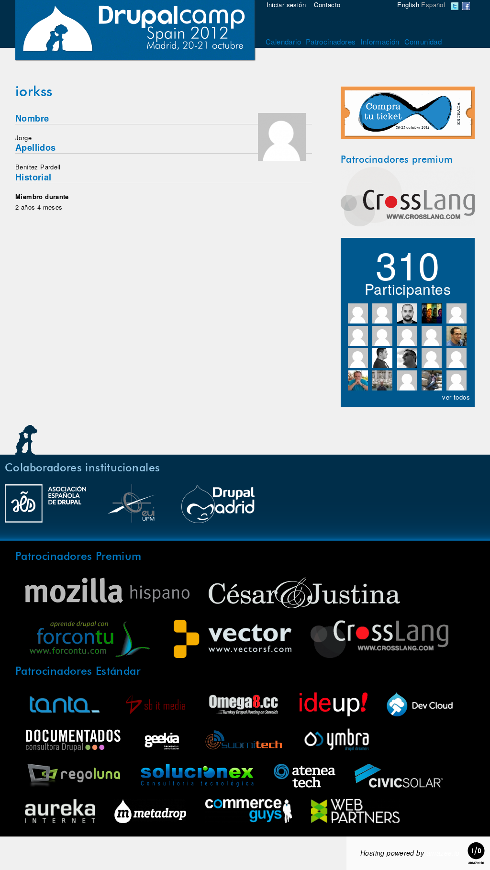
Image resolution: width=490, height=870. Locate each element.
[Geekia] (161, 741)
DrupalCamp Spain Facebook (466, 6)
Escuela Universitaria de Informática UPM (131, 508)
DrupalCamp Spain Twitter (455, 6)
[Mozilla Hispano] (107, 591)
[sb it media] (155, 705)
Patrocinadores (331, 41)
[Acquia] (420, 705)
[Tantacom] (65, 705)
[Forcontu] (90, 640)
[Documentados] (73, 741)
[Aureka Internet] (60, 812)
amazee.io (443, 853)
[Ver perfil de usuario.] (282, 158)
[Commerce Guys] (248, 812)
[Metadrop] (150, 812)
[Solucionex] (197, 777)
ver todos (456, 397)
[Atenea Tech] (304, 777)
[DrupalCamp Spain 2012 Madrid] (135, 31)
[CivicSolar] (399, 777)
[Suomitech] (243, 741)
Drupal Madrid (217, 508)
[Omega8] (243, 705)
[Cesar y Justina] (304, 594)
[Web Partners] (355, 812)
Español (433, 4)
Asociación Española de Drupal (45, 508)
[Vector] (232, 640)
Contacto (327, 4)
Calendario (283, 41)
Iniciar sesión (286, 4)
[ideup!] (334, 705)
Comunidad (423, 41)
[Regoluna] (72, 777)
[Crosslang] (408, 223)
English (408, 4)
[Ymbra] (336, 741)
